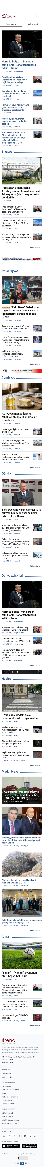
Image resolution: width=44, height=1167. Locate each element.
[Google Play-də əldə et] (29, 1146)
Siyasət (7, 151)
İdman (6, 936)
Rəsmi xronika (7, 1077)
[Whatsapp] (4, 1136)
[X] (14, 1136)
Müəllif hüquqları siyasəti (11, 1120)
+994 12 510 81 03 (8, 1060)
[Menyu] (39, 16)
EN (18, 1163)
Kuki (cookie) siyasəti (9, 1123)
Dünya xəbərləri (12, 575)
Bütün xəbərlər (35, 247)
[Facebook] (9, 1136)
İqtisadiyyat (10, 271)
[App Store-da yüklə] (11, 1146)
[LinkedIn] (30, 1136)
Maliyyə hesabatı (8, 1104)
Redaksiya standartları (10, 1097)
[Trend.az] (9, 16)
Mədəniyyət (10, 771)
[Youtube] (19, 1136)
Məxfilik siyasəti (7, 1116)
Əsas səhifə (11, 24)
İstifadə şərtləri (7, 1113)
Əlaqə (4, 1093)
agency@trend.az (7, 1062)
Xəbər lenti (33, 24)
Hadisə (6, 678)
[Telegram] (25, 1136)
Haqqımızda (6, 1086)
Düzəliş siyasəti (7, 1100)
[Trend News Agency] (8, 1041)
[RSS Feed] (35, 1136)
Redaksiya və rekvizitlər (10, 1090)
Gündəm (7, 473)
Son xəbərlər (6, 1074)
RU (26, 1163)
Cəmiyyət (8, 377)
